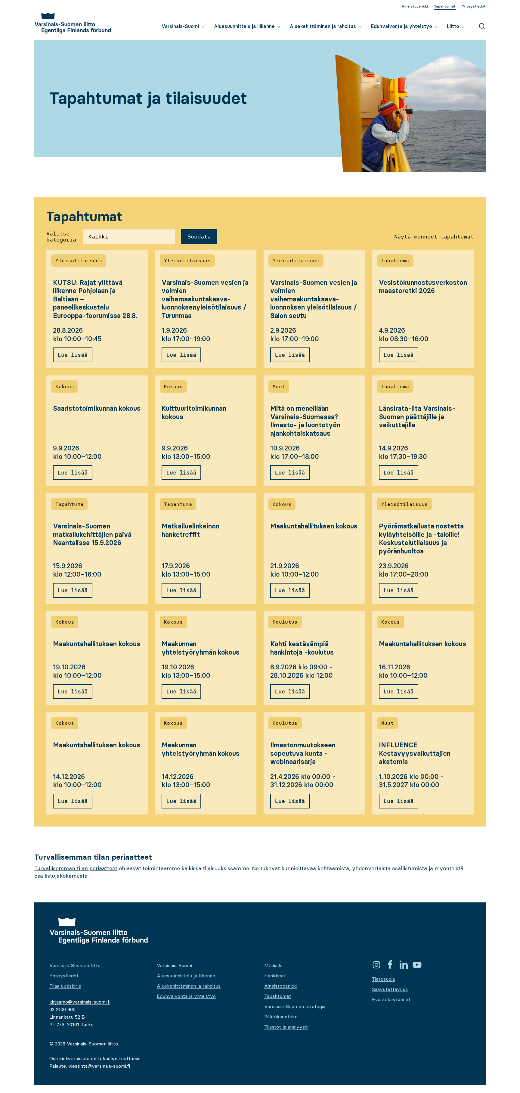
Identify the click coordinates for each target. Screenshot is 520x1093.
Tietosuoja (383, 979)
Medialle (273, 965)
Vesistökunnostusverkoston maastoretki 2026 (423, 287)
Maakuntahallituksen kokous (314, 526)
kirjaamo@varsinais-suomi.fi (79, 1002)
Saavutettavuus (390, 989)
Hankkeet (275, 976)
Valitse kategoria (61, 237)
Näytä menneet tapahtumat (434, 237)
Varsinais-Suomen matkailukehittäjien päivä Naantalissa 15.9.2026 (92, 534)
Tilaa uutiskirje (65, 986)
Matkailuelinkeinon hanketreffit (190, 530)
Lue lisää (73, 354)
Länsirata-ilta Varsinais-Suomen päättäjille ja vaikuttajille (417, 416)
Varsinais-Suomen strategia (294, 1006)
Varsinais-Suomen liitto (75, 965)
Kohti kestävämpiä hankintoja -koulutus (302, 648)
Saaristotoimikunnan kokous (97, 408)
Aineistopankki (280, 986)
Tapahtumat (277, 996)
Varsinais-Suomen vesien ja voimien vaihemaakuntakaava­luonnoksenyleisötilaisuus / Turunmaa (205, 299)
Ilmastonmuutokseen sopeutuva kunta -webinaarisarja (303, 753)
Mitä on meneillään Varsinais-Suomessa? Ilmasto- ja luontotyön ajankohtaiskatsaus (305, 421)
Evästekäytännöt (391, 999)
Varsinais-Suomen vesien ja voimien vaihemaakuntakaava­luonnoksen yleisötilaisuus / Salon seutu (313, 299)
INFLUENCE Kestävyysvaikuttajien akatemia (414, 753)
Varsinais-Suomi (174, 965)
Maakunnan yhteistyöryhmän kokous (201, 648)
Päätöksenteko (281, 1017)
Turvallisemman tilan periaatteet (75, 868)
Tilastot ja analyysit (286, 1027)
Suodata (199, 236)
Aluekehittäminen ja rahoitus (189, 986)
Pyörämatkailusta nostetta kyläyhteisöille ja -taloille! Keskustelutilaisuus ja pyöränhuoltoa (421, 538)
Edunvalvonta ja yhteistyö (186, 996)
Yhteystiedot (64, 976)
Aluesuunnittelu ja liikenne (186, 976)
